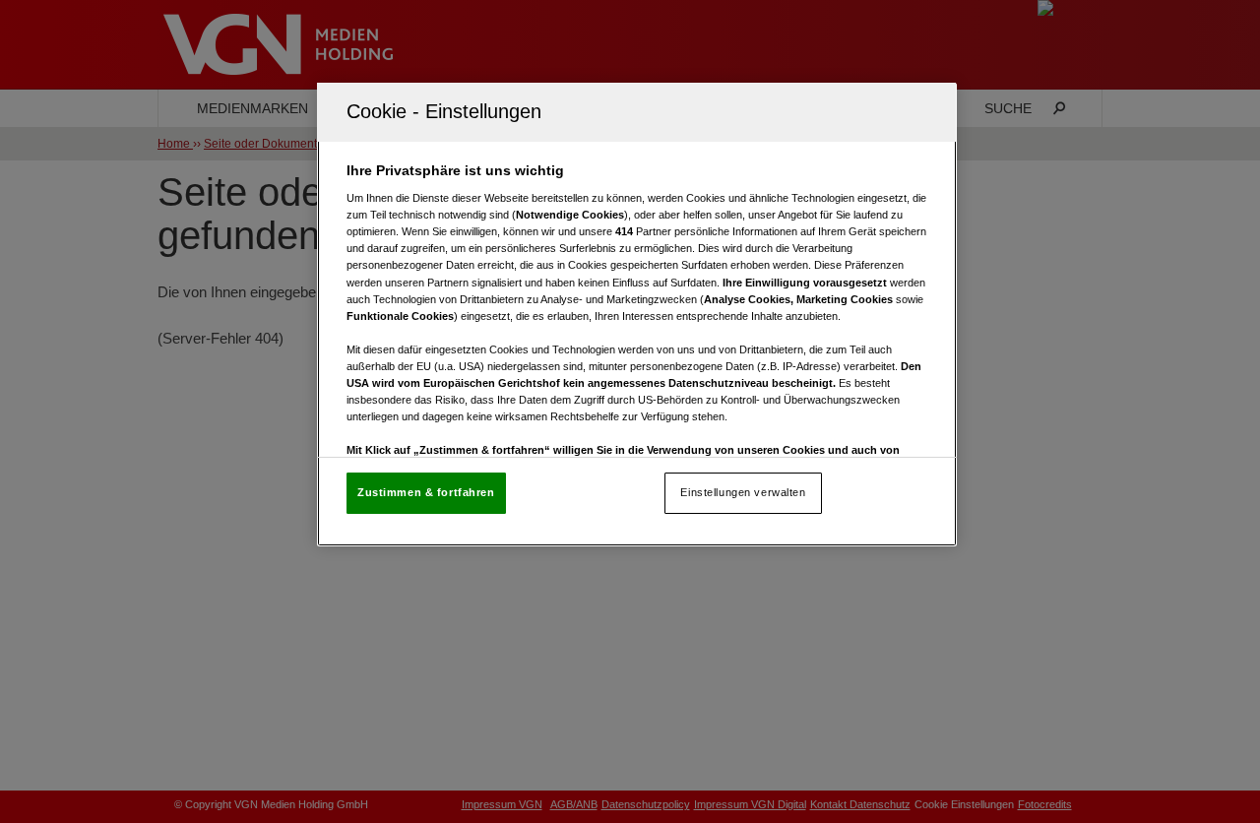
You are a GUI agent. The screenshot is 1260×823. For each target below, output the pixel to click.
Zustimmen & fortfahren (426, 492)
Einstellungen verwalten (742, 492)
